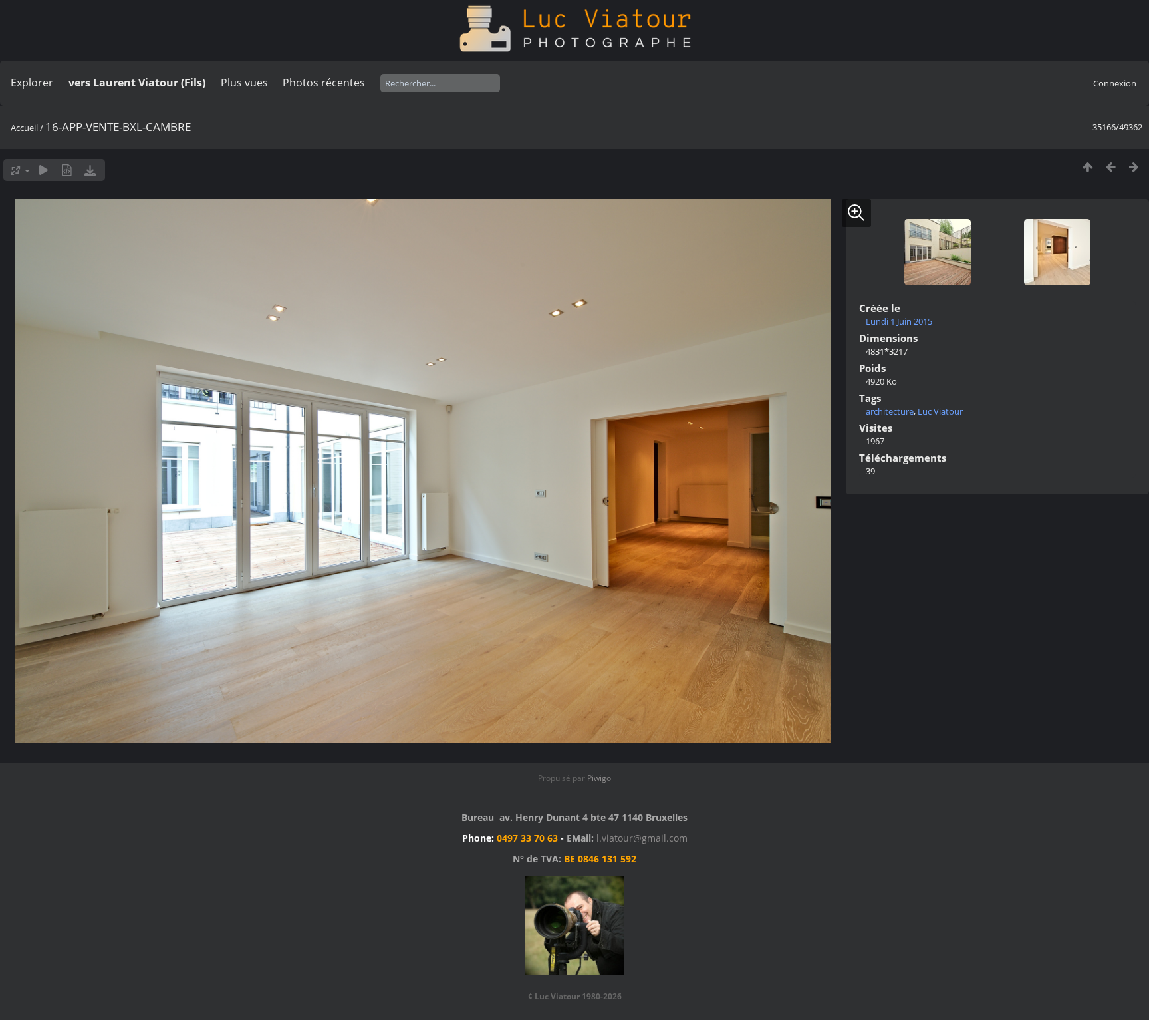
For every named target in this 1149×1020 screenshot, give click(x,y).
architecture (890, 411)
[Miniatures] (1087, 166)
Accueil (24, 128)
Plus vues (244, 82)
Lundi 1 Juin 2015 (899, 321)
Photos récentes (324, 82)
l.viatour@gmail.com (642, 838)
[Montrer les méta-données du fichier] (66, 170)
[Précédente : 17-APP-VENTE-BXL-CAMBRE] (1110, 166)
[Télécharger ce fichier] (90, 170)
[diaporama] (43, 170)
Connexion (1114, 83)
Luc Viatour (940, 411)
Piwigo (599, 778)
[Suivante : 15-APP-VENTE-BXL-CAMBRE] (1134, 166)
